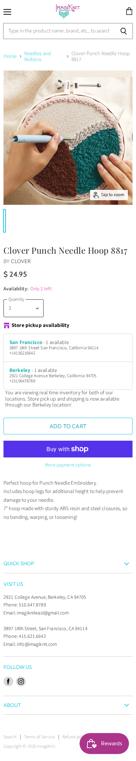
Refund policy (75, 737)
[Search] (123, 31)
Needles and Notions (37, 57)
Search (9, 737)
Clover (21, 261)
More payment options (68, 465)
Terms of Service (39, 737)
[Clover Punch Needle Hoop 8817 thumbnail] (4, 221)
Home (10, 56)
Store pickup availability (41, 325)
